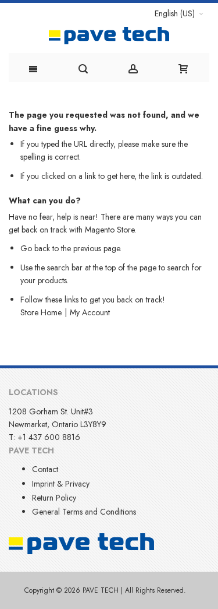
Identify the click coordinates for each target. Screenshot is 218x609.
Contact (45, 469)
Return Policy (54, 498)
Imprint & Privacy (61, 484)
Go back (35, 248)
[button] (179, 13)
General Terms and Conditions (84, 512)
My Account (90, 312)
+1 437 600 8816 (48, 437)
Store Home (41, 312)
